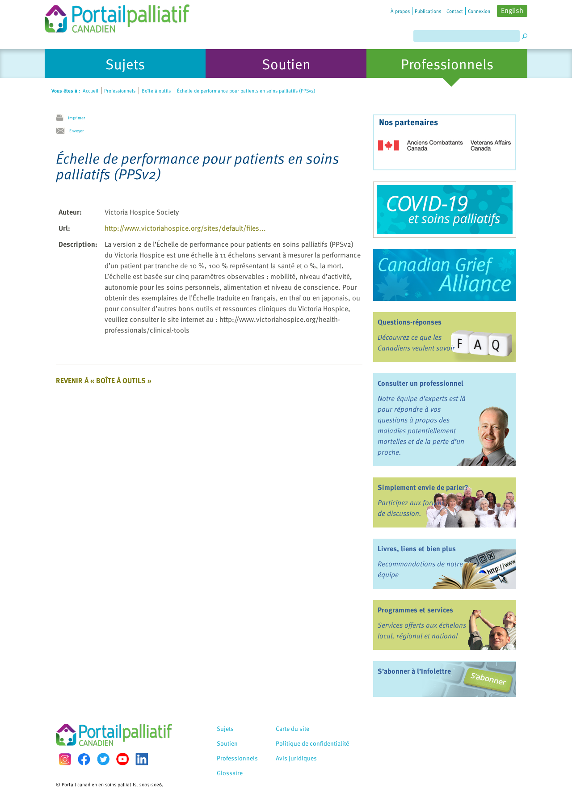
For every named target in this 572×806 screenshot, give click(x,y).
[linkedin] (141, 759)
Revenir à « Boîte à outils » (103, 380)
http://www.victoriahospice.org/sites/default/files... (185, 228)
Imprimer (76, 117)
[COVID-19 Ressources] (444, 209)
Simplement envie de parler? (423, 487)
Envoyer (76, 130)
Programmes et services (415, 609)
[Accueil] (117, 16)
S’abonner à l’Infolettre (414, 671)
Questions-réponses (410, 321)
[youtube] (122, 759)
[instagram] (65, 759)
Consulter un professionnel (420, 383)
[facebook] (84, 759)
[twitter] (103, 759)
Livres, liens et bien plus (417, 548)
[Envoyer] (62, 131)
